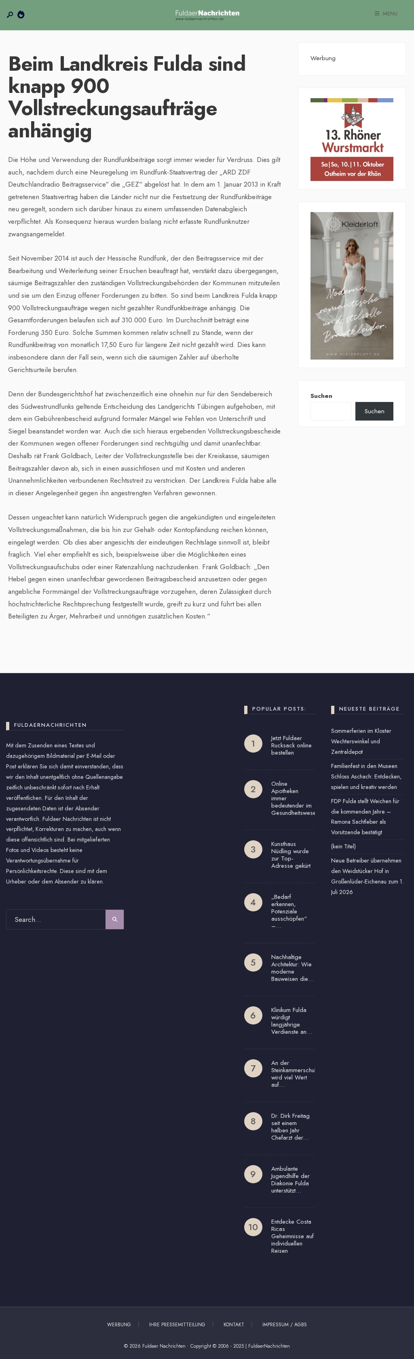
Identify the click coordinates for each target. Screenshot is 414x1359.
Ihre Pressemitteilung (177, 1324)
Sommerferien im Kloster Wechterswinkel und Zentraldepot (361, 741)
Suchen (321, 395)
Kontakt (234, 1324)
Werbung (119, 1324)
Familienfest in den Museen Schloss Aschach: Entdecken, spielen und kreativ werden (366, 776)
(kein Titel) (343, 846)
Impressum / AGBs (284, 1324)
